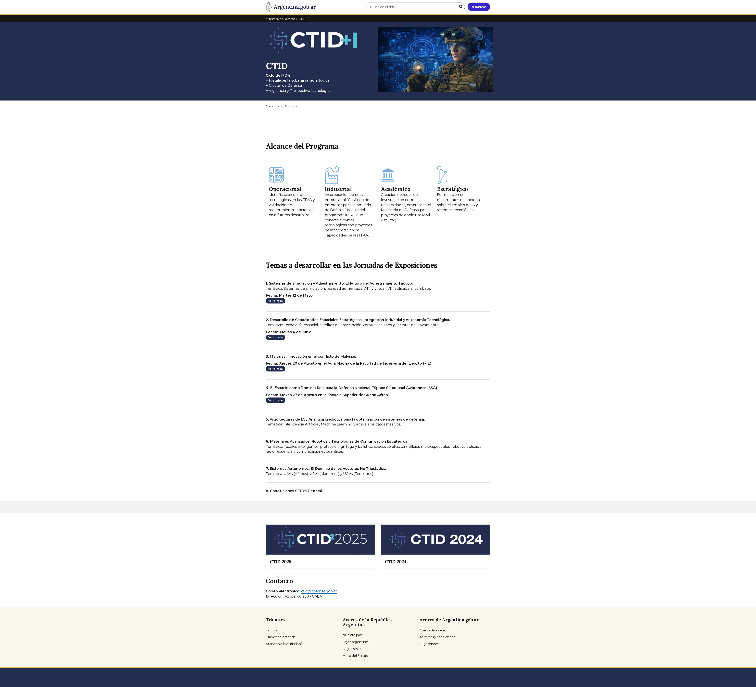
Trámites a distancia (281, 637)
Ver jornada (275, 300)
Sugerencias (428, 644)
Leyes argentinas (355, 642)
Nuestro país (352, 635)
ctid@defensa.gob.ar (319, 591)
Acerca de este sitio (433, 630)
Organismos (352, 649)
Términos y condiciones (437, 637)
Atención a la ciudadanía (284, 644)
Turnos (271, 630)
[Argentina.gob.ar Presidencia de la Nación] (291, 7)
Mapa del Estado (355, 656)
